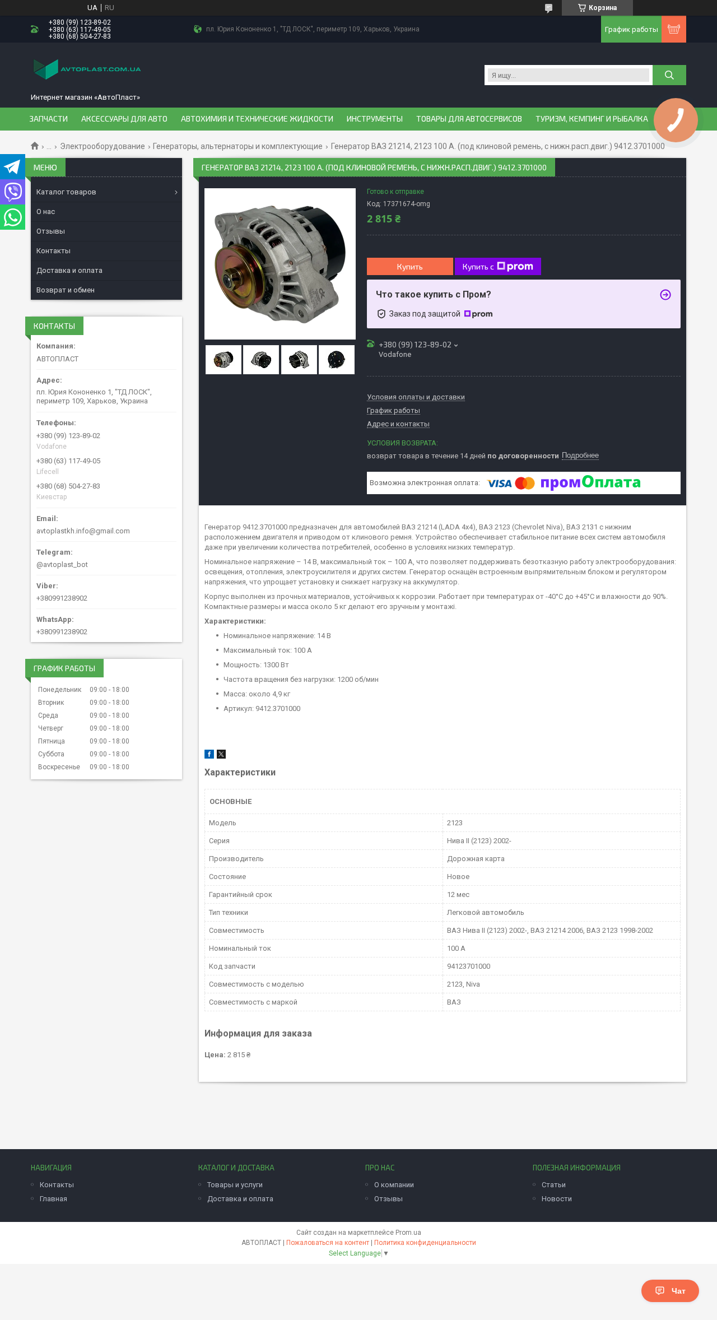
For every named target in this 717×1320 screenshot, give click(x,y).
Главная (53, 1198)
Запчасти (48, 119)
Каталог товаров (66, 192)
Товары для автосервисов (469, 119)
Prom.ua (408, 1233)
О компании (394, 1184)
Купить (410, 266)
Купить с (478, 266)
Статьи (554, 1184)
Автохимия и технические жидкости (257, 119)
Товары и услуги (235, 1184)
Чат (679, 1290)
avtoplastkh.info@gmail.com (83, 531)
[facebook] (209, 756)
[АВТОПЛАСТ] (87, 70)
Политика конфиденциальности (425, 1243)
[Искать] (669, 75)
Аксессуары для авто (124, 119)
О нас (45, 211)
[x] (221, 756)
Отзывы (50, 231)
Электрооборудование (102, 146)
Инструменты (375, 119)
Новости (557, 1198)
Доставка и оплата (69, 270)
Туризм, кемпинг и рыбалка (592, 119)
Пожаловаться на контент (327, 1243)
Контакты (53, 251)
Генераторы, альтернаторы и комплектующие (238, 146)
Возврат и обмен (65, 290)
